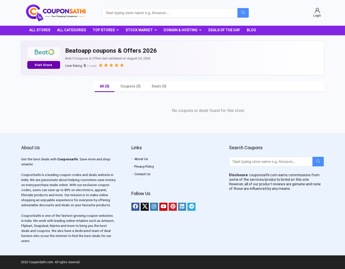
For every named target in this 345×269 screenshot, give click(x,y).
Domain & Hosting (181, 30)
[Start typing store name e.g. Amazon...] (243, 13)
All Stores (39, 30)
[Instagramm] (154, 207)
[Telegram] (191, 207)
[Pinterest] (173, 207)
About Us (141, 159)
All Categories (71, 30)
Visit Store (44, 65)
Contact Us (142, 174)
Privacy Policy (144, 166)
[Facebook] (135, 207)
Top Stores (104, 30)
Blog (251, 30)
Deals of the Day (224, 30)
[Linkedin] (182, 207)
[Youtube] (163, 207)
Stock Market (139, 30)
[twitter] (145, 207)
